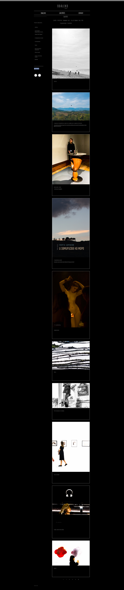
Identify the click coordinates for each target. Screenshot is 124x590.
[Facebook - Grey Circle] (35, 75)
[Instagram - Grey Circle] (39, 75)
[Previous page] (63, 579)
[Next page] (78, 579)
